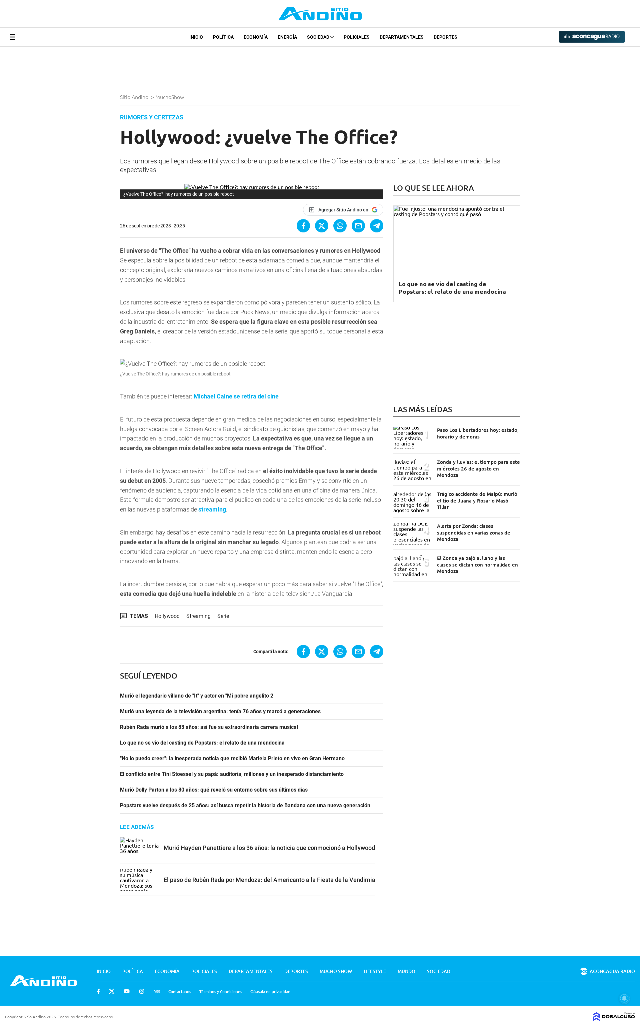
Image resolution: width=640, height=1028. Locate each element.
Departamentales (402, 37)
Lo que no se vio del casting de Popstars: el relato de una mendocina (202, 743)
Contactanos (179, 991)
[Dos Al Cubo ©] (614, 1018)
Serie (223, 616)
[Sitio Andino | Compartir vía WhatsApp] (340, 225)
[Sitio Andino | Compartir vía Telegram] (376, 225)
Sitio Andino (135, 96)
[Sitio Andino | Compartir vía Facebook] (303, 225)
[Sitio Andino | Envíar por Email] (358, 225)
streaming (212, 509)
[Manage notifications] (624, 998)
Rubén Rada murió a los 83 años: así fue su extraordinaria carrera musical (209, 727)
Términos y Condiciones (220, 991)
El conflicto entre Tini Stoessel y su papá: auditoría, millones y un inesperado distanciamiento (232, 774)
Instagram (141, 991)
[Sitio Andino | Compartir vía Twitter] (321, 225)
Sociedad (318, 37)
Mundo (406, 971)
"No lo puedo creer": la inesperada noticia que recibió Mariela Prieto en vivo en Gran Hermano (232, 758)
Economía (256, 37)
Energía (287, 37)
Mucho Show (336, 971)
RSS (156, 991)
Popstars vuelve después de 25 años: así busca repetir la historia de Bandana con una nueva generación (245, 805)
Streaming (198, 616)
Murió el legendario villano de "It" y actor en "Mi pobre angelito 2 (196, 696)
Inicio (196, 37)
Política (223, 37)
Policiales (357, 37)
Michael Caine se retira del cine (236, 396)
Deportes (445, 37)
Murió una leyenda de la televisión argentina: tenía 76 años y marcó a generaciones (220, 711)
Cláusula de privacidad (270, 991)
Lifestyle (375, 971)
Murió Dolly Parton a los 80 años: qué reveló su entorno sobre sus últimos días (214, 790)
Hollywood (167, 616)
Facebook (98, 991)
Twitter (111, 991)
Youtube (126, 991)
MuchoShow (170, 96)
